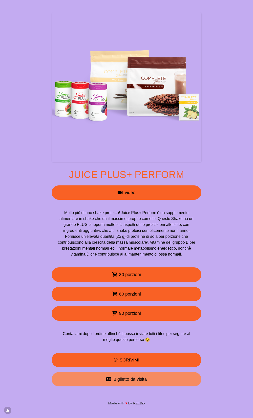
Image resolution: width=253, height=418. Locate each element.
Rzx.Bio (139, 403)
